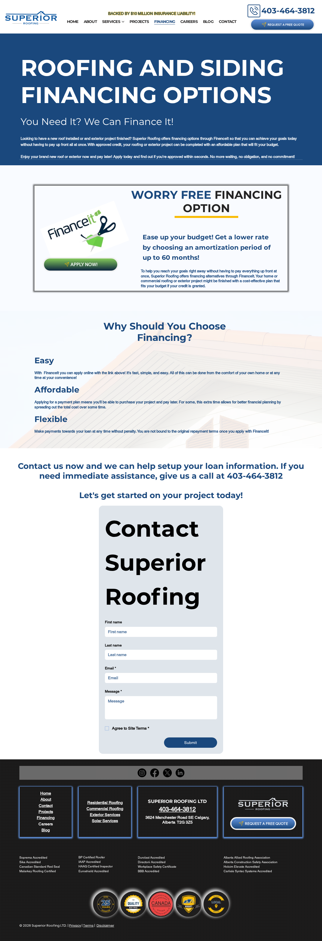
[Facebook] (154, 772)
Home (45, 793)
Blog (46, 830)
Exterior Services (105, 814)
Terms (88, 925)
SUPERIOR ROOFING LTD (177, 801)
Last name (113, 645)
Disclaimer (105, 925)
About (46, 799)
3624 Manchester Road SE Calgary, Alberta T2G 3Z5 (177, 820)
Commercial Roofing (105, 808)
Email (110, 668)
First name (113, 622)
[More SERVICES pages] (123, 21)
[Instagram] (142, 772)
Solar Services (105, 820)
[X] (167, 772)
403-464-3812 (288, 10)
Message (113, 691)
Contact (46, 805)
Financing (46, 817)
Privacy (75, 925)
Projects (45, 811)
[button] (282, 24)
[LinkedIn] (180, 772)
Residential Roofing (105, 802)
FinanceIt (246, 276)
